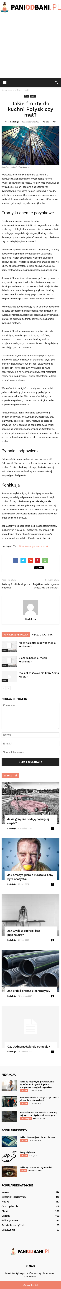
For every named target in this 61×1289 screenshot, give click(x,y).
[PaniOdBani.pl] (30, 7)
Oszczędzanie (10, 1206)
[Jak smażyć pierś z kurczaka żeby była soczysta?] (30, 859)
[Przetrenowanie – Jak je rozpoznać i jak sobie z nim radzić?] (9, 1101)
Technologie (26, 1118)
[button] (56, 82)
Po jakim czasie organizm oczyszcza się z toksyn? (46, 586)
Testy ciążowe (27, 1152)
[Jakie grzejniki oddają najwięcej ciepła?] (30, 803)
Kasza (5, 1192)
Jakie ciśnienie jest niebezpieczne (37, 1137)
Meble (33, 96)
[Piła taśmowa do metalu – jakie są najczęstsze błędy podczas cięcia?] (9, 1116)
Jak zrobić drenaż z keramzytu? (28, 990)
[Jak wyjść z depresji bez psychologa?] (30, 915)
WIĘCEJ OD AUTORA (42, 634)
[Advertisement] (30, 46)
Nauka (23, 1171)
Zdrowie (24, 1090)
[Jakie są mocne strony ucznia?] (9, 1171)
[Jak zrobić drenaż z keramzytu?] (30, 971)
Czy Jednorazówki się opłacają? (28, 1046)
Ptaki (5, 1211)
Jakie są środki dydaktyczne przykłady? (16, 586)
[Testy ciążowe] (9, 1156)
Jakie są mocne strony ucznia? (36, 1167)
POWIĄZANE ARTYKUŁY (15, 634)
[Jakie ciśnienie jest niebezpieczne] (9, 1141)
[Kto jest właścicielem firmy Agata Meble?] (9, 676)
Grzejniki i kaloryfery (14, 1196)
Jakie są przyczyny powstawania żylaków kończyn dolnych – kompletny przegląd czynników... (37, 1084)
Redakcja (14, 122)
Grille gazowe (10, 1220)
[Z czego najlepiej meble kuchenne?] (9, 661)
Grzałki (6, 1215)
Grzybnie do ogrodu (13, 1225)
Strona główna (8, 90)
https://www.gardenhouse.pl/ (33, 546)
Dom (26, 96)
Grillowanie (8, 1229)
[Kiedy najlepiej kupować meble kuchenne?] (9, 646)
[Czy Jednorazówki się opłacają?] (30, 1027)
